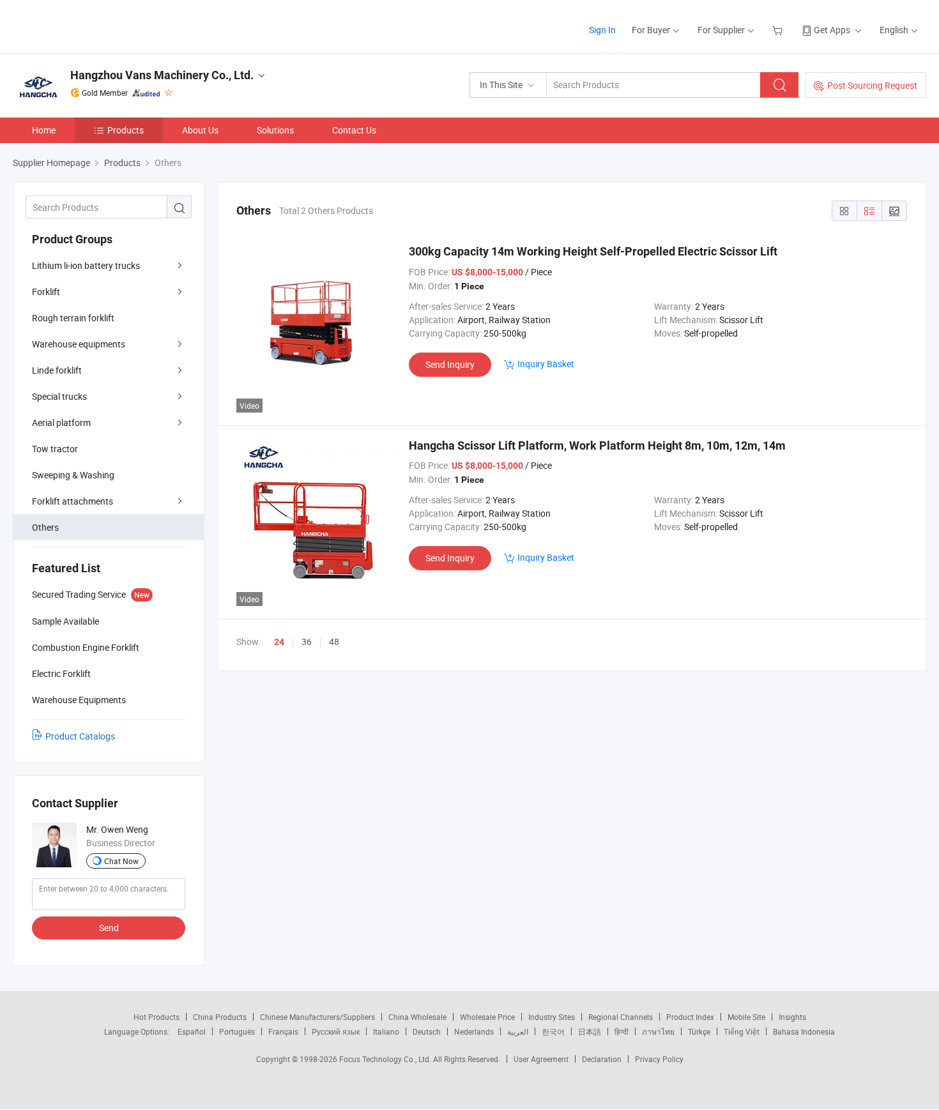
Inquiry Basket (545, 364)
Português (237, 1031)
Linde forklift (57, 370)
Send (109, 928)
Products (125, 130)
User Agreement (541, 1059)
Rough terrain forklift (73, 318)
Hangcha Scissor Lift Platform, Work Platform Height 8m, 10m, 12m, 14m (597, 445)
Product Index (690, 1017)
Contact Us (354, 130)
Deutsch (427, 1031)
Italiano (386, 1031)
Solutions (275, 130)
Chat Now (121, 861)
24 (279, 642)
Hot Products (156, 1017)
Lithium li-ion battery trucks (86, 265)
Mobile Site (746, 1017)
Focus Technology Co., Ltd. (386, 1059)
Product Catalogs (80, 736)
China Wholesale (417, 1017)
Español (192, 1031)
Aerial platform (61, 422)
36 (307, 641)
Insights (792, 1017)
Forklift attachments (72, 501)
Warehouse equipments (78, 344)
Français (283, 1031)
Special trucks (59, 396)
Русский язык (336, 1031)
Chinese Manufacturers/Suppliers (317, 1017)
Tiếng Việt (742, 1031)
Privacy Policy (659, 1059)
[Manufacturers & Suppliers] (95, 25)
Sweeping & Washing (73, 475)
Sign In (602, 30)
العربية (517, 1031)
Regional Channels (620, 1017)
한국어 (553, 1031)
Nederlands (474, 1031)
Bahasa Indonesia (804, 1031)
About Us (200, 130)
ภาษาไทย (658, 1031)
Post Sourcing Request (872, 85)
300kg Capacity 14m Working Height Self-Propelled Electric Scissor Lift (593, 251)
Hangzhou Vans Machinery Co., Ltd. (162, 75)
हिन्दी (622, 1031)
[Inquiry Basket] (779, 30)
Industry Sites (551, 1017)
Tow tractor (55, 449)
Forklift (46, 291)
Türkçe (699, 1031)
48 (334, 641)
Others (45, 527)
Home (44, 130)
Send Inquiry (450, 364)
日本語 (589, 1031)
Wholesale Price (487, 1017)
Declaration (602, 1059)
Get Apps (832, 30)
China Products (220, 1017)
